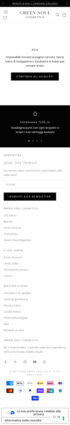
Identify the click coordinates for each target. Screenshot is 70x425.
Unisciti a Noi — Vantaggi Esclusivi (35, 3)
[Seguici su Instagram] (25, 362)
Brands (8, 221)
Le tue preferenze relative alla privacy (39, 412)
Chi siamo (10, 215)
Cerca (8, 276)
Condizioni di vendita (17, 293)
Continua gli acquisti (35, 76)
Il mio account (13, 257)
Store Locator (12, 228)
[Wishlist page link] (5, 18)
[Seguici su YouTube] (35, 362)
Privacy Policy (12, 305)
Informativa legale (16, 318)
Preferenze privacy (16, 270)
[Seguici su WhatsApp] (44, 362)
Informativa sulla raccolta (23, 420)
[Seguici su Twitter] (15, 362)
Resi (6, 324)
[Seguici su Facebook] (5, 362)
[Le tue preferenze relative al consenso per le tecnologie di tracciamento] (63, 418)
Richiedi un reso (14, 330)
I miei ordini (11, 263)
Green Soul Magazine (17, 240)
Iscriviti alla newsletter (30, 196)
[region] (35, 122)
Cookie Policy (12, 312)
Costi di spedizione (16, 299)
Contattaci (11, 234)
